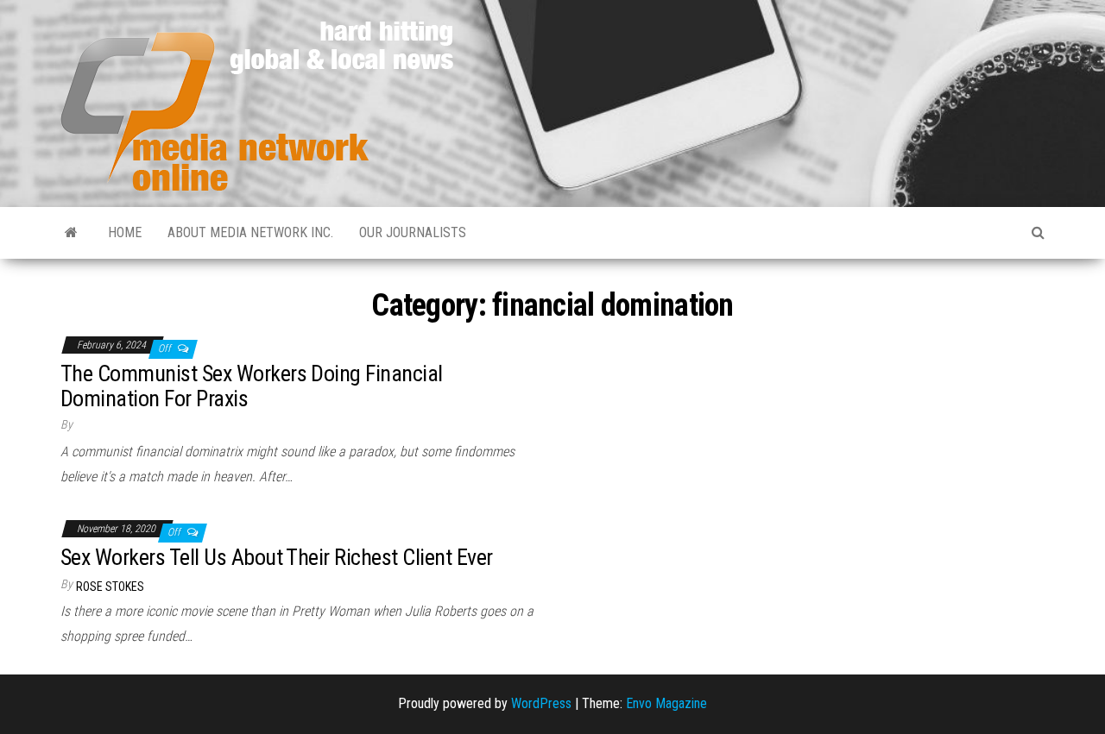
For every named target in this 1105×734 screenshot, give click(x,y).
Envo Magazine (666, 703)
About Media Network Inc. (250, 232)
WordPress (541, 703)
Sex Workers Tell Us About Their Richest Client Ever (276, 557)
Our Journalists (412, 232)
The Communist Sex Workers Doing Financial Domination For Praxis (251, 386)
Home (125, 232)
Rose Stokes (110, 586)
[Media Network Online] (71, 233)
